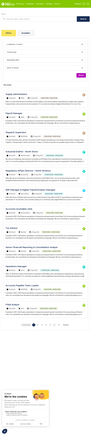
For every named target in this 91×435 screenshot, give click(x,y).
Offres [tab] (9, 33)
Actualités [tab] (26, 33)
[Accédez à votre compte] (88, 4)
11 (59, 325)
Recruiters (40, 4)
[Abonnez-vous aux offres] (83, 4)
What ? (3, 14)
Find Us (56, 4)
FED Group (20, 4)
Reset (81, 75)
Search (83, 19)
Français (78, 4)
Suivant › (66, 325)
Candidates (30, 4)
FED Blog (49, 4)
